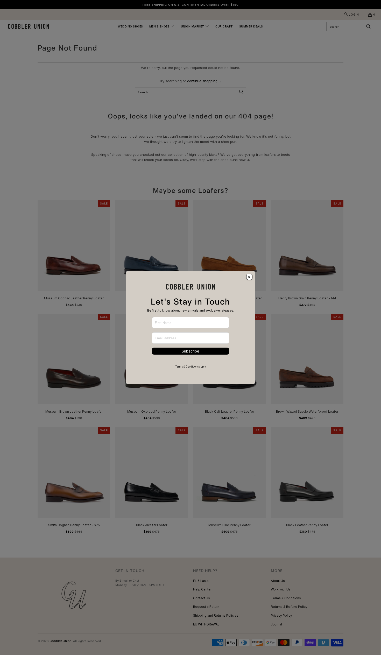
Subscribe (190, 351)
